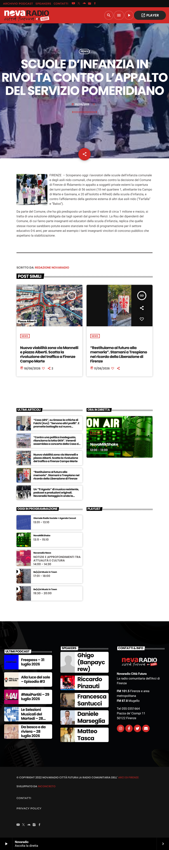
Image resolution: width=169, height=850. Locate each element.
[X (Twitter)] (78, 3)
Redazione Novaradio (52, 267)
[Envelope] (146, 728)
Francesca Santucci (91, 700)
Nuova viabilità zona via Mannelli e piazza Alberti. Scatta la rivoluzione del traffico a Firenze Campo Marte (49, 354)
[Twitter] (137, 728)
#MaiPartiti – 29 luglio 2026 (35, 697)
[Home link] (26, 15)
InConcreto (46, 786)
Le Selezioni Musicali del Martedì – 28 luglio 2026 (32, 716)
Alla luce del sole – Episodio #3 (35, 679)
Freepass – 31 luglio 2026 (32, 662)
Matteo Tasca (87, 734)
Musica (96, 432)
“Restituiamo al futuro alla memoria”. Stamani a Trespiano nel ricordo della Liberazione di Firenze (118, 354)
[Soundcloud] (84, 3)
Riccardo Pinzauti (89, 682)
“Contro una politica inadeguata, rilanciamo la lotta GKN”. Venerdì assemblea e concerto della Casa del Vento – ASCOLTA (57, 442)
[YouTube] (73, 3)
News (84, 51)
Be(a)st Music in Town (45, 572)
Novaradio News (42, 553)
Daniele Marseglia (91, 717)
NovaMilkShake (104, 444)
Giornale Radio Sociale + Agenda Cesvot (54, 518)
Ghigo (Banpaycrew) (91, 662)
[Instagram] (89, 3)
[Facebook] (95, 3)
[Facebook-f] (129, 728)
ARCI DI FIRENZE (128, 777)
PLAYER (150, 15)
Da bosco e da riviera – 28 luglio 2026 (33, 732)
